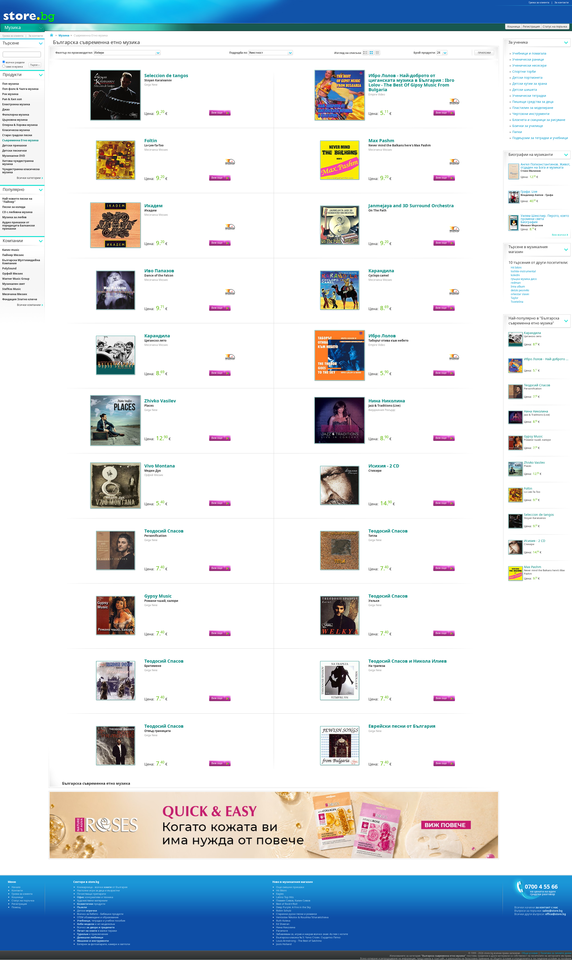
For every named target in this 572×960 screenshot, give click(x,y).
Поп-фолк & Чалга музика (20, 89)
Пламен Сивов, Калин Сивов (293, 900)
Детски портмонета (527, 77)
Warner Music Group (15, 279)
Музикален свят (13, 284)
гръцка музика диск (524, 279)
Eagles (280, 893)
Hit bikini (516, 267)
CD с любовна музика (17, 212)
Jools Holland (284, 944)
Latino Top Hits (285, 897)
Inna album (518, 286)
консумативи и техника (95, 897)
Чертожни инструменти (530, 114)
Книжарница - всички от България (102, 887)
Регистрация (19, 903)
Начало (16, 887)
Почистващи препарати (91, 893)
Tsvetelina (517, 302)
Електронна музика (16, 104)
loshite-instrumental (523, 271)
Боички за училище (527, 126)
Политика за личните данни (555, 953)
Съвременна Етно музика (20, 140)
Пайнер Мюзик (13, 255)
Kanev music (10, 250)
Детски (87, 910)
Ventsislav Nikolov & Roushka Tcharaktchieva (302, 917)
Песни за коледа (13, 207)
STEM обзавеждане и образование (97, 917)
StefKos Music (11, 289)
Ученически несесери (529, 65)
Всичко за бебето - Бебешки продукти (100, 914)
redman (516, 283)
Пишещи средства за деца (532, 101)
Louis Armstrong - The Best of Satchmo (299, 940)
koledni (515, 275)
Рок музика (10, 94)
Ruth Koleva (283, 920)
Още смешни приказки (290, 887)
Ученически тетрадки (529, 95)
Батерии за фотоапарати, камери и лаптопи (103, 944)
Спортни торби (524, 71)
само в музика (14, 66)
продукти (91, 903)
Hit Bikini (281, 890)
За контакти (562, 2)
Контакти (17, 890)
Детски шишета (524, 89)
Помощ (16, 907)
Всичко (96, 927)
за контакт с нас (547, 907)
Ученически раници (528, 59)
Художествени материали (92, 900)
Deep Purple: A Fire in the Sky (293, 907)
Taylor (514, 298)
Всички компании (29, 305)
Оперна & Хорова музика (20, 125)
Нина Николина (285, 927)
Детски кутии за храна (529, 83)
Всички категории (29, 178)
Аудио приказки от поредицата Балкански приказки (18, 225)
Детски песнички (14, 150)
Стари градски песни (17, 135)
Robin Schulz (283, 910)
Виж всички (559, 234)
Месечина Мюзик (14, 294)
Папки (517, 132)
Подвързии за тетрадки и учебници (540, 138)
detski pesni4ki (520, 290)
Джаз (6, 109)
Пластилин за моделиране (532, 108)
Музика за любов (14, 217)
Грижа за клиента (539, 2)
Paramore (282, 930)
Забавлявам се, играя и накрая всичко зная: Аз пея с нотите (312, 934)
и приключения (92, 934)
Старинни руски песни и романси (296, 914)
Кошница (17, 897)
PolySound (9, 268)
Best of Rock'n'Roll (286, 903)
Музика (12, 27)
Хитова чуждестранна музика (18, 162)
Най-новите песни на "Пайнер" (17, 200)
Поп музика (10, 84)
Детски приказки (14, 145)
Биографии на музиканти (531, 154)
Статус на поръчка (23, 900)
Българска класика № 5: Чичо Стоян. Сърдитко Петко (308, 937)
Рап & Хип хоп (12, 99)
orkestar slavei (520, 294)
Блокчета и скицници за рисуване (538, 120)
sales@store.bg (553, 911)
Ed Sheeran (282, 924)
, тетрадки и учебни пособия (101, 920)
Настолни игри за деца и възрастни (98, 890)
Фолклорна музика (15, 114)
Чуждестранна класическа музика (21, 170)
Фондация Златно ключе (19, 299)
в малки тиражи (97, 930)
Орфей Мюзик (12, 273)
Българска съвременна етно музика (534, 321)
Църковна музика (14, 120)
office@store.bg (555, 914)
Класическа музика (16, 130)
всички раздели (15, 62)
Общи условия (530, 953)
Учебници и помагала (529, 53)
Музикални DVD (13, 156)
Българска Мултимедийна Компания (21, 261)
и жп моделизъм (96, 924)
